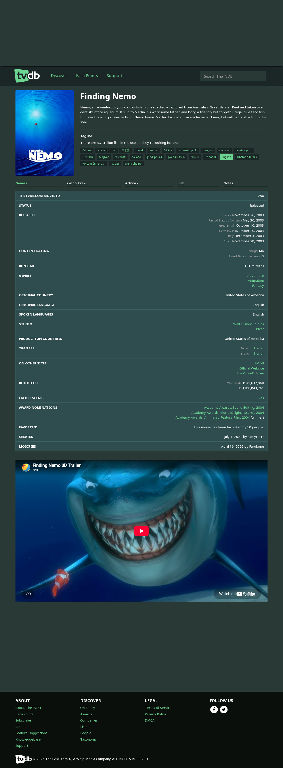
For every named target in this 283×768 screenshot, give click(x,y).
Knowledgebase (28, 739)
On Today (87, 707)
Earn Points (87, 75)
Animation (256, 280)
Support (115, 75)
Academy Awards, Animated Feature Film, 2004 (213, 417)
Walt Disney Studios (248, 324)
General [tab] (21, 183)
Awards (86, 714)
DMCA (150, 720)
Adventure (255, 275)
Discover (59, 75)
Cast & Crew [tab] (76, 183)
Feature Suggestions (31, 733)
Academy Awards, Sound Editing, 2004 (234, 407)
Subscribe (23, 720)
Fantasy (258, 285)
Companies (89, 720)
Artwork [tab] (131, 183)
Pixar (260, 329)
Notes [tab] (228, 183)
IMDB (259, 363)
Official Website (251, 368)
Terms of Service (158, 707)
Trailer (258, 348)
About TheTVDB (28, 707)
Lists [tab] (181, 183)
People (85, 733)
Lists (83, 726)
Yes (261, 398)
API (18, 726)
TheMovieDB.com (250, 373)
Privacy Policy (155, 714)
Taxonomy (88, 739)
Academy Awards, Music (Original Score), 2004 (227, 412)
